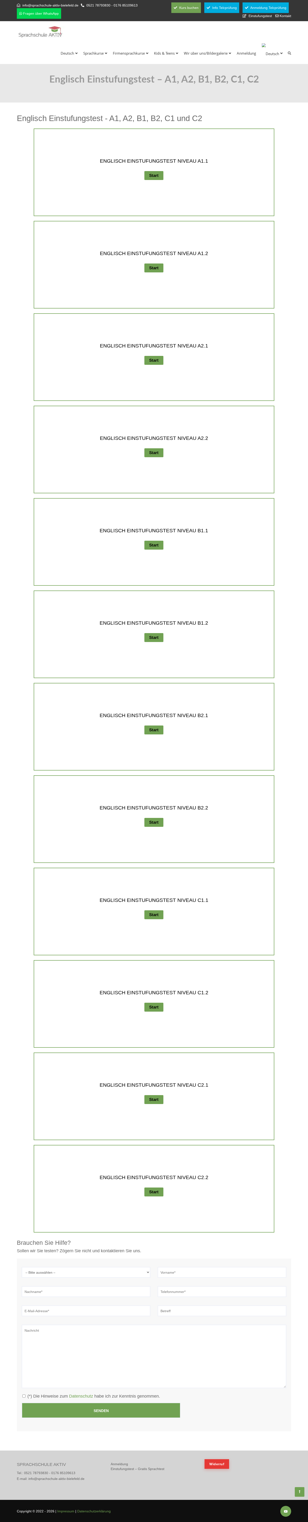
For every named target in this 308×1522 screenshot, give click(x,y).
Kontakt (285, 16)
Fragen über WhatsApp (40, 13)
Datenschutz (81, 1396)
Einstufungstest (260, 16)
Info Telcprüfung (224, 8)
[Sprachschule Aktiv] (299, 1492)
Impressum (65, 1511)
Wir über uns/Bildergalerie (206, 53)
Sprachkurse (93, 53)
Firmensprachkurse (129, 53)
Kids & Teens (164, 53)
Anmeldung (246, 53)
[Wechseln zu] (272, 53)
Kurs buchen (188, 8)
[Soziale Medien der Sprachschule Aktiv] (285, 1511)
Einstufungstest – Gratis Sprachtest (137, 1469)
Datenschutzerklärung (94, 1511)
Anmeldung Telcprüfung (268, 8)
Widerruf (216, 1464)
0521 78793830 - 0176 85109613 (112, 5)
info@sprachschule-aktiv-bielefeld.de (50, 5)
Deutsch (67, 53)
